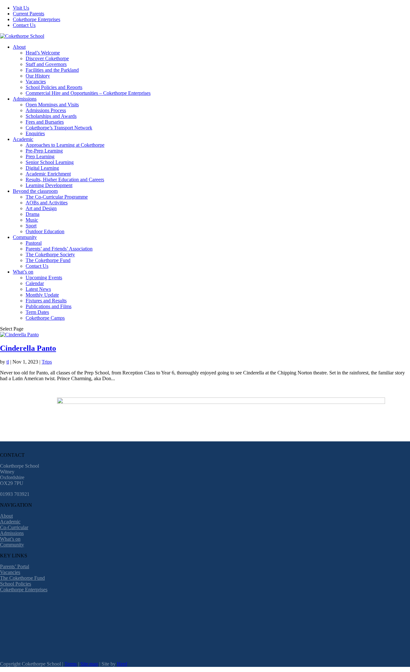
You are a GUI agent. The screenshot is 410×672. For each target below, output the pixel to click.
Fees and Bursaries (45, 122)
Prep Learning (40, 156)
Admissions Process (46, 110)
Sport (31, 225)
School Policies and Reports (54, 87)
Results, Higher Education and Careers (65, 179)
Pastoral (34, 243)
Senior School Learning (50, 162)
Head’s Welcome (43, 52)
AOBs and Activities (47, 202)
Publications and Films (48, 306)
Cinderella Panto (28, 348)
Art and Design (41, 208)
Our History (38, 75)
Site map (89, 664)
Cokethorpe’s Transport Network (59, 127)
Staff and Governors (46, 64)
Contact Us (24, 25)
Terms (70, 664)
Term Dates (37, 312)
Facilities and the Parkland (52, 70)
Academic (23, 139)
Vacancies (36, 81)
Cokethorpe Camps (45, 318)
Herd (122, 664)
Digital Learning (42, 168)
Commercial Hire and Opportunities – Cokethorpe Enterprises (88, 93)
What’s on (23, 272)
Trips (47, 362)
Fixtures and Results (46, 300)
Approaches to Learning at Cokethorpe (65, 145)
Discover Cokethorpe (47, 58)
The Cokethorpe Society (50, 254)
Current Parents (28, 13)
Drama (32, 214)
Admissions (25, 99)
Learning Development (49, 185)
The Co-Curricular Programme (57, 197)
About (19, 47)
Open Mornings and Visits (52, 104)
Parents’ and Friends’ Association (59, 248)
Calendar (35, 283)
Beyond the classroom (35, 191)
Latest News (38, 289)
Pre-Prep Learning (44, 150)
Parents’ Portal (14, 566)
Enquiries (35, 133)
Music (32, 220)
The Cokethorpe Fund (48, 260)
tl (7, 362)
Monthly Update (42, 295)
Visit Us (21, 8)
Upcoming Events (44, 277)
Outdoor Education (45, 231)
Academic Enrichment (48, 173)
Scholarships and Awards (51, 116)
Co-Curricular (14, 527)
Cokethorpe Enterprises (36, 19)
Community (25, 237)
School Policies (15, 583)
